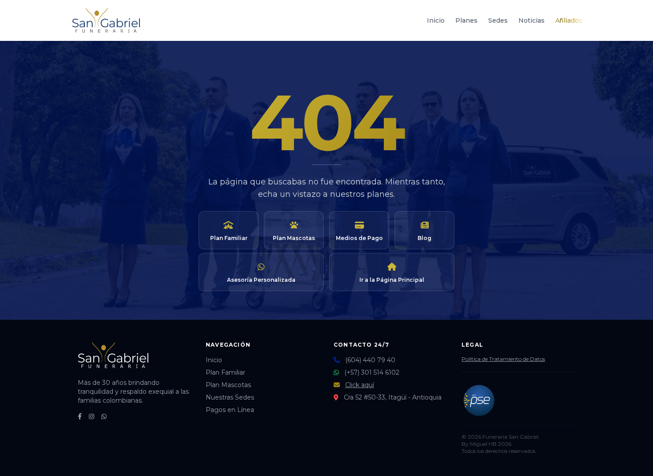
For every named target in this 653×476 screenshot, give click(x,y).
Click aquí (359, 385)
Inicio (436, 20)
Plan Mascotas (294, 238)
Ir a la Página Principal (391, 279)
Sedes (498, 20)
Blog (424, 238)
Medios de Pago (359, 238)
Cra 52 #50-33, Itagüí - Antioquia (393, 397)
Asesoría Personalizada (261, 279)
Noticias (531, 20)
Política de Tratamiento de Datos (503, 359)
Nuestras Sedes (230, 397)
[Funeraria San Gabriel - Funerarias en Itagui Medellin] (106, 20)
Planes (466, 20)
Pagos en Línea (230, 410)
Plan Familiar (228, 238)
